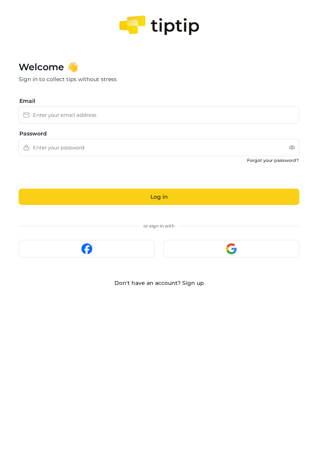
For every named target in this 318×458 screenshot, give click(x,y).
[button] (292, 147)
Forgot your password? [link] (273, 160)
